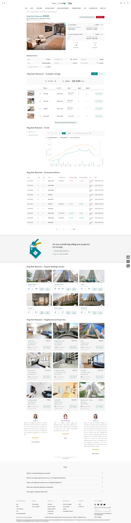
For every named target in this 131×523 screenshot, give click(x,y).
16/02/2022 (30, 217)
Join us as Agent (35, 506)
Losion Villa (57, 400)
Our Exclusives (19, 508)
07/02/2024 (30, 194)
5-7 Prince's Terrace (59, 370)
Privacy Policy (19, 517)
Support (81, 501)
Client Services (20, 501)
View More (75, 47)
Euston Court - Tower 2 (87, 400)
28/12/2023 (30, 199)
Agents (34, 501)
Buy (17, 504)
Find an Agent (35, 504)
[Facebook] (98, 505)
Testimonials (50, 511)
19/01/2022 (30, 222)
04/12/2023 (30, 204)
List (17, 511)
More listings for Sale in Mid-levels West (66, 122)
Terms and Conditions (27, 517)
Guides (64, 508)
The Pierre (83, 370)
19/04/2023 (30, 213)
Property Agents (51, 508)
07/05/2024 (30, 185)
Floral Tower (31, 341)
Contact (101, 17)
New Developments (21, 513)
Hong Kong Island (34, 11)
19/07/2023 (30, 208)
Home (28, 11)
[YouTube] (104, 505)
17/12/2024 (30, 180)
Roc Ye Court (31, 370)
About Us (50, 501)
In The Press (50, 513)
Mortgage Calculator (68, 511)
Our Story (49, 504)
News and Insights (67, 504)
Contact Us (81, 506)
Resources (66, 501)
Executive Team (51, 506)
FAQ (80, 504)
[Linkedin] (101, 505)
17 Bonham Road (32, 400)
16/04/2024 (30, 190)
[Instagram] (95, 505)
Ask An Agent (66, 506)
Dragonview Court (59, 341)
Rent (17, 506)
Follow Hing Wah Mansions (88, 17)
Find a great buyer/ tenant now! (61, 251)
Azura (82, 341)
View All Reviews (65, 458)
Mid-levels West (43, 11)
